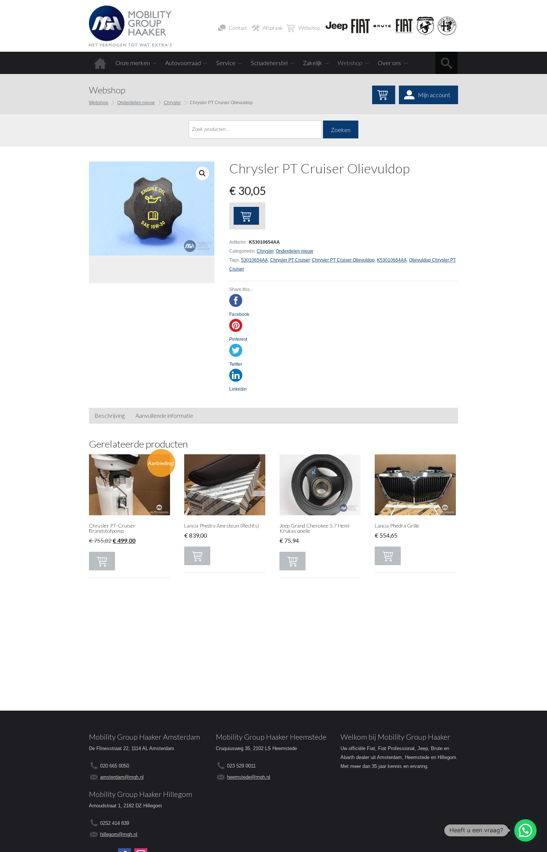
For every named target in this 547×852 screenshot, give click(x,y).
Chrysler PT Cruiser (290, 260)
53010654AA (254, 260)
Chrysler (172, 102)
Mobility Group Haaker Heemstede (271, 736)
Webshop (309, 28)
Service (226, 62)
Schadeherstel (269, 62)
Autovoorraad (183, 62)
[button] (525, 830)
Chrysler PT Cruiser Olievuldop (343, 260)
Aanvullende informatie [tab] (164, 415)
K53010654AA (392, 260)
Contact (238, 28)
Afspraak (273, 28)
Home (100, 63)
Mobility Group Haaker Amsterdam (144, 736)
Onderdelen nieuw (136, 102)
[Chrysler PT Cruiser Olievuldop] (151, 208)
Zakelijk (312, 62)
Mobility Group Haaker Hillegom (140, 793)
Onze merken (132, 62)
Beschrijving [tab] (110, 415)
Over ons (389, 62)
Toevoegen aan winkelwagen (246, 216)
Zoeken (341, 129)
